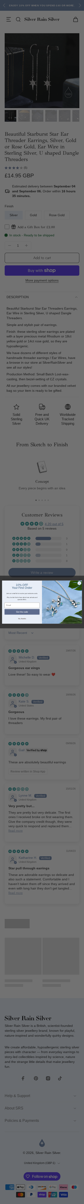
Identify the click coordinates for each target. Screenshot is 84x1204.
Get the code (22, 612)
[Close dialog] (79, 583)
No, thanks (22, 618)
